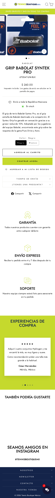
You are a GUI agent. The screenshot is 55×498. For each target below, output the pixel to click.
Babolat (27, 63)
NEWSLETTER (26, 476)
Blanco (33, 143)
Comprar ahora (27, 161)
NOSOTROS (26, 470)
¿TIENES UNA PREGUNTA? (27, 184)
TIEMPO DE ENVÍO (27, 179)
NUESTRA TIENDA (26, 489)
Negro (21, 143)
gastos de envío (30, 88)
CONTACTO (26, 483)
